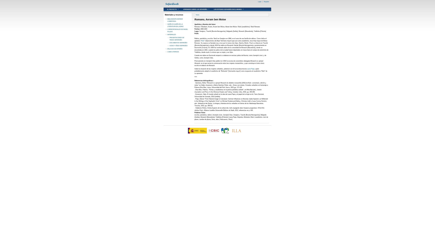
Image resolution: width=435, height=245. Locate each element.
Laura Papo (251, 69)
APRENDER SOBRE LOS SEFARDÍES (193, 9)
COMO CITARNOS (173, 52)
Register (266, 1)
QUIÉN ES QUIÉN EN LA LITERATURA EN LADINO (175, 25)
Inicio (197, 15)
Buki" (203, 41)
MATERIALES (171, 34)
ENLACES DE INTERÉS (174, 49)
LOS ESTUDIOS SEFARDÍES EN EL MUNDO (226, 9)
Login (259, 1)
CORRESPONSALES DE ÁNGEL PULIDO (177, 30)
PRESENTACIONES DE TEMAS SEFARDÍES (176, 39)
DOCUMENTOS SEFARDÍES (178, 43)
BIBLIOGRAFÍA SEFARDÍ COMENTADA (175, 20)
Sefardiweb (172, 3)
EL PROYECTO (170, 9)
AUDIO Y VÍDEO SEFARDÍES (178, 46)
